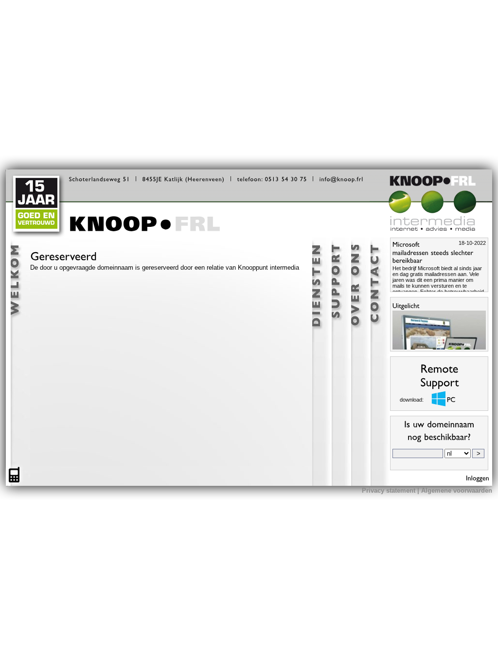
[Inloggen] (478, 477)
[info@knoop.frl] (342, 178)
